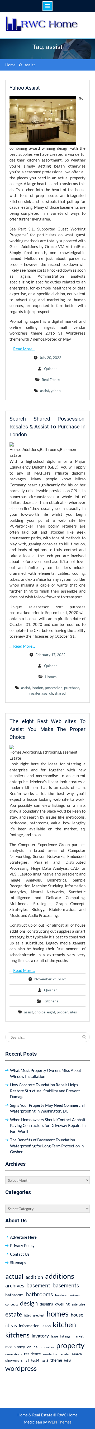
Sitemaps (18, 1262)
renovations (13, 1354)
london (37, 687)
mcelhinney (15, 1346)
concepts (11, 1304)
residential (50, 1354)
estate (13, 1314)
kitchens (17, 1335)
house (77, 1315)
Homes (50, 676)
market (78, 1336)
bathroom (14, 1294)
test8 (44, 1360)
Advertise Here (23, 1237)
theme (56, 1359)
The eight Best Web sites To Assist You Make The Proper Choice (47, 729)
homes (57, 1313)
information (29, 1325)
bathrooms (39, 1294)
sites (73, 1012)
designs (46, 1304)
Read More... (24, 348)
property (70, 1345)
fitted (27, 1315)
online (32, 1347)
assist (44, 390)
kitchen (64, 1324)
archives (14, 1285)
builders (60, 1295)
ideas (11, 1325)
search (47, 693)
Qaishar (50, 368)
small (25, 1360)
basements (66, 1285)
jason (46, 1325)
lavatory (40, 1336)
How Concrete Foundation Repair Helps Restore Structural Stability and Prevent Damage (45, 1090)
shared (60, 693)
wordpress (21, 1368)
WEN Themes (60, 1422)
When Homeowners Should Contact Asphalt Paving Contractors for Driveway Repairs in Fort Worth (48, 1125)
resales (35, 693)
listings (65, 1336)
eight (51, 1012)
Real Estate (51, 379)
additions (59, 1276)
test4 (35, 1360)
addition (34, 1277)
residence (32, 1353)
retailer (65, 1354)
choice (40, 1012)
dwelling (62, 1304)
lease (54, 1336)
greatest (38, 1315)
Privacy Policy (22, 1245)
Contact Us (20, 1254)
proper (62, 1012)
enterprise (78, 1304)
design (29, 1303)
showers (12, 1360)
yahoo (56, 390)
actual (14, 1276)
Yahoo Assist (25, 88)
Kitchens (51, 1001)
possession (54, 687)
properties (47, 1347)
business (74, 1295)
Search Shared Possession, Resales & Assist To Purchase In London (47, 427)
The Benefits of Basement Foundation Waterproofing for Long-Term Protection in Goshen (47, 1145)
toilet (67, 1360)
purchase (71, 687)
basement (38, 1285)
